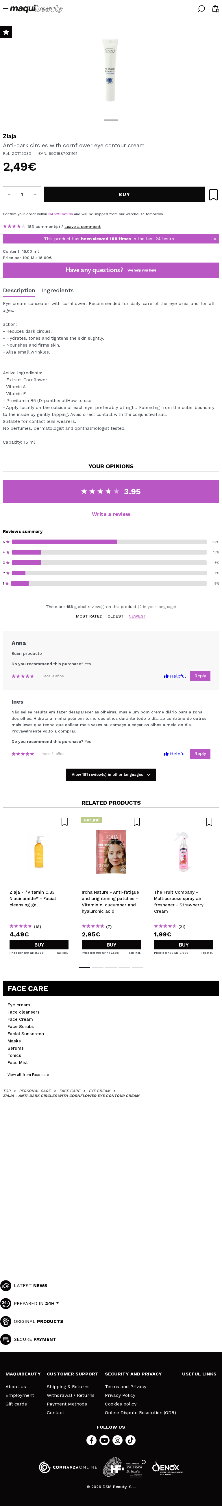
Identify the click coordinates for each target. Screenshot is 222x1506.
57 (68, 214)
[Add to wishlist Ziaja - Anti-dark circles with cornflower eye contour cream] (213, 195)
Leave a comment (82, 226)
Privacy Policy (120, 1395)
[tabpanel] (111, 69)
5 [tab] (137, 967)
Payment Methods (67, 1404)
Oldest (116, 616)
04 (50, 214)
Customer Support (73, 1374)
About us (15, 1386)
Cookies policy (120, 1404)
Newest (137, 616)
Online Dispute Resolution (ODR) (140, 1412)
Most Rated (89, 616)
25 (59, 214)
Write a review (111, 514)
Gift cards (16, 1404)
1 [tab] (84, 967)
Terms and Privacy (125, 1386)
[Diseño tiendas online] (167, 1467)
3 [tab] (111, 967)
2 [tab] (97, 967)
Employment (19, 1395)
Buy (39, 945)
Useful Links (199, 1374)
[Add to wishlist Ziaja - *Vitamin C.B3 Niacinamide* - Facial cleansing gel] (39, 822)
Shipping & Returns (68, 1386)
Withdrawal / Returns (71, 1395)
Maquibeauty (23, 1374)
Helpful (177, 676)
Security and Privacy (133, 1374)
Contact (55, 1412)
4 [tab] (124, 967)
